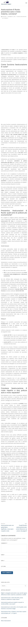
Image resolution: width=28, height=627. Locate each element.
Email (3, 560)
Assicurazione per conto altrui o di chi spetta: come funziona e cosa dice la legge (14, 607)
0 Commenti (5, 18)
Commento (4, 543)
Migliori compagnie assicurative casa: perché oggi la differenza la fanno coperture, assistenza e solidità (14, 593)
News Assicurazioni (21, 16)
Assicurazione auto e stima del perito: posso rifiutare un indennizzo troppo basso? (12, 598)
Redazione (4, 16)
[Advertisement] (14, 34)
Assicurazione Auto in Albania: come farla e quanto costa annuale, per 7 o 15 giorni (13, 612)
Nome (3, 554)
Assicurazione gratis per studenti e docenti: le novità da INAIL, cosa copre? (12, 603)
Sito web (3, 566)
